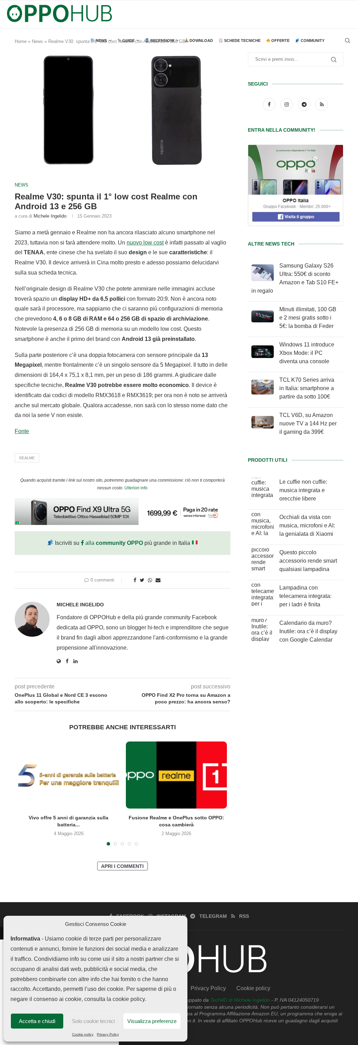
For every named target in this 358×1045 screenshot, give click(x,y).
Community (312, 40)
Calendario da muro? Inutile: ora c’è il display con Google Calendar (308, 631)
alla (113, 543)
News (101, 40)
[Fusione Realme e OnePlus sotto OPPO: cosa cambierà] (176, 775)
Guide (128, 40)
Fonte (22, 431)
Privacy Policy (108, 1034)
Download (200, 40)
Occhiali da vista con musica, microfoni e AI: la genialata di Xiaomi (307, 525)
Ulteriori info (136, 487)
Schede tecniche (241, 40)
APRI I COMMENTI (122, 866)
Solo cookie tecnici (93, 1021)
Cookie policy (82, 1034)
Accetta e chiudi (37, 1021)
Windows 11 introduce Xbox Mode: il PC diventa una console (306, 353)
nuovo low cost (145, 243)
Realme (27, 458)
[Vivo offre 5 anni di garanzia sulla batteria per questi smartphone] (68, 775)
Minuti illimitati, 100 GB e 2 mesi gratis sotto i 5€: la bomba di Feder (307, 317)
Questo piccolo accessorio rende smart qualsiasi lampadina (308, 560)
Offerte (279, 40)
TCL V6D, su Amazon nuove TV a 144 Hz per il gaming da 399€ (308, 423)
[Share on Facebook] (135, 580)
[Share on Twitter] (142, 580)
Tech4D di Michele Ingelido (240, 1000)
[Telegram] (305, 104)
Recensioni (161, 40)
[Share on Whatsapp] (150, 580)
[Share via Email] (158, 580)
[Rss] (322, 104)
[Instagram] (287, 104)
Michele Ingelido (50, 216)
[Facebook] (270, 104)
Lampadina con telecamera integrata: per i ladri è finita (305, 596)
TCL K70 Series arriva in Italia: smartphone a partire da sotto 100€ (306, 388)
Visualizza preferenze (152, 1021)
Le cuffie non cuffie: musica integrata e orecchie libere (303, 490)
